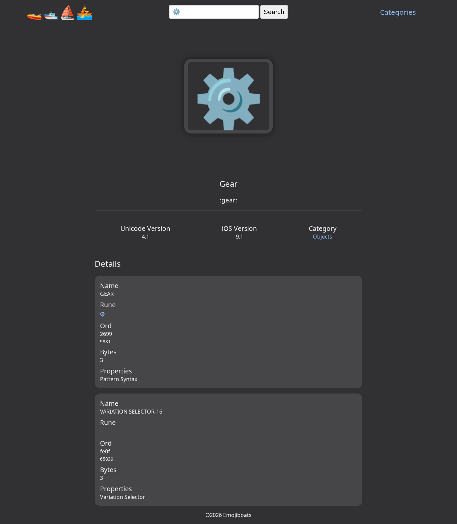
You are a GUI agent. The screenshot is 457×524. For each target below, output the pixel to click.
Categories (398, 12)
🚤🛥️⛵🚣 (59, 12)
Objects (322, 236)
